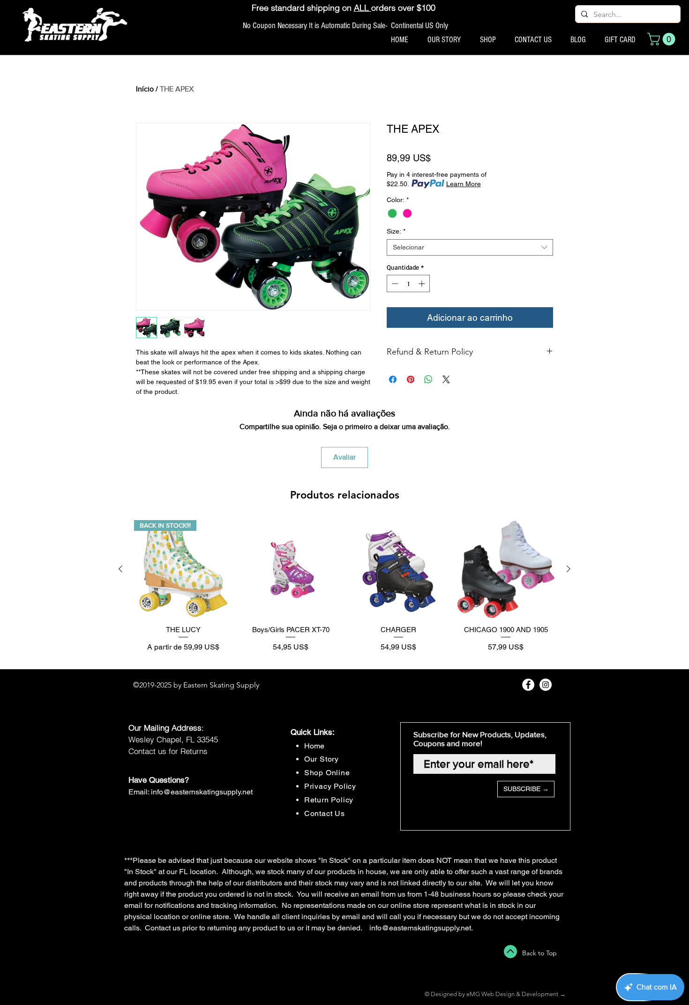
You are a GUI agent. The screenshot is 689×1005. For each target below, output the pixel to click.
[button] (662, 39)
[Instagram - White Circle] (545, 685)
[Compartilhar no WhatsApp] (428, 379)
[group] (344, 591)
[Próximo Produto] (568, 568)
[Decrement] (394, 283)
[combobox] (470, 247)
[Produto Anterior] (120, 568)
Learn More (463, 184)
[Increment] (422, 283)
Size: (396, 231)
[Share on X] (446, 379)
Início (145, 89)
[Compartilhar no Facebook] (392, 379)
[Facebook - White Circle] (528, 685)
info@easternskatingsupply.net (202, 791)
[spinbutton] (408, 283)
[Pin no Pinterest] (410, 379)
